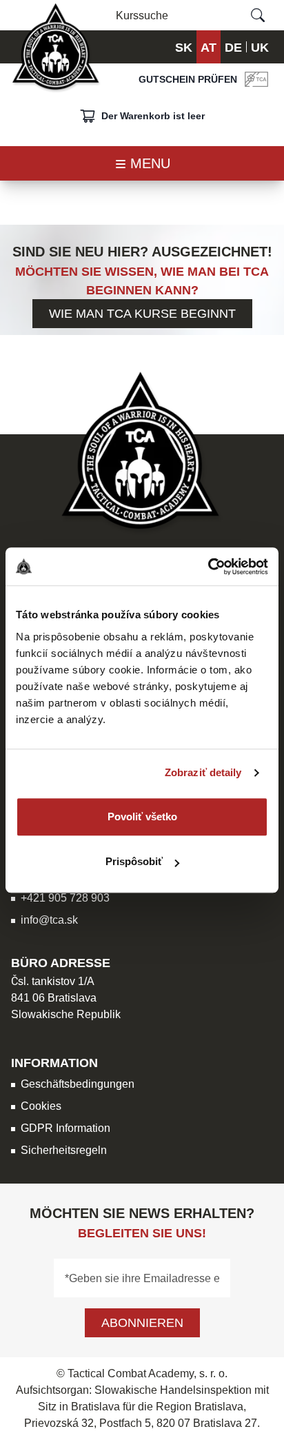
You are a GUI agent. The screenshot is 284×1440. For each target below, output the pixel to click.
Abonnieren (142, 1322)
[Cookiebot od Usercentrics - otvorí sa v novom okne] (208, 567)
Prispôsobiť (134, 861)
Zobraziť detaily (203, 772)
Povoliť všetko (142, 816)
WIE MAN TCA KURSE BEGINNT (142, 313)
